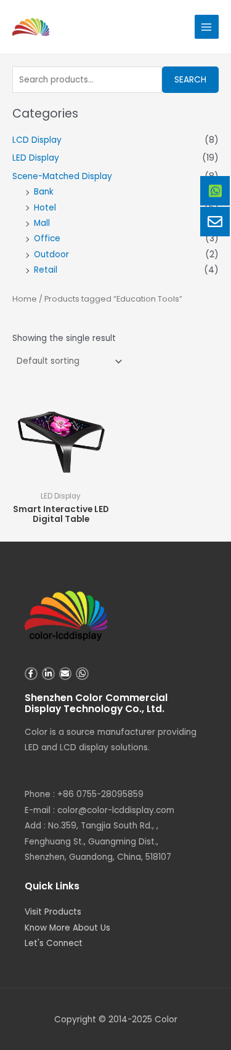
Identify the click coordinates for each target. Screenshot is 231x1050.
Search (190, 80)
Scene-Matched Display (62, 176)
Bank (44, 192)
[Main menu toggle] (207, 27)
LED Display (35, 158)
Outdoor (51, 254)
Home (24, 299)
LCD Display (37, 140)
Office (47, 238)
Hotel (45, 208)
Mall (42, 223)
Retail (45, 270)
